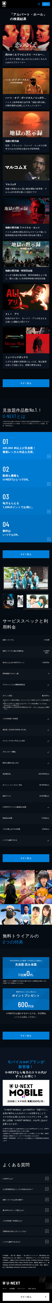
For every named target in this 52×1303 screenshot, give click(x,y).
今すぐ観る (26, 383)
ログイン (46, 4)
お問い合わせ (32, 1288)
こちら (41, 707)
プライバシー (21, 1288)
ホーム (5, 1288)
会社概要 (12, 1288)
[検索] (39, 4)
